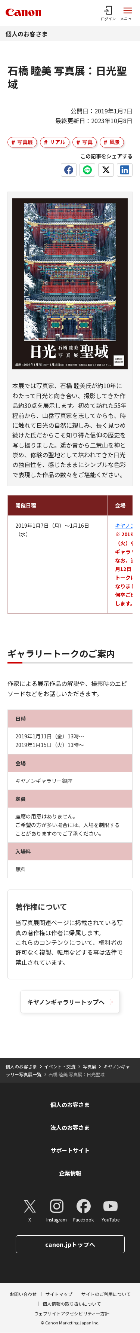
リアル (57, 142)
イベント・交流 (59, 1066)
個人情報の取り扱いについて (72, 1303)
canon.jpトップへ (70, 1244)
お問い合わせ (23, 1294)
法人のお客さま (70, 1127)
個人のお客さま (26, 33)
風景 (114, 142)
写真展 (25, 142)
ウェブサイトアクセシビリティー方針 (71, 1313)
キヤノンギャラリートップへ (66, 1001)
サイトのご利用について (106, 1294)
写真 (87, 142)
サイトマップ (59, 1294)
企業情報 (70, 1173)
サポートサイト (70, 1150)
